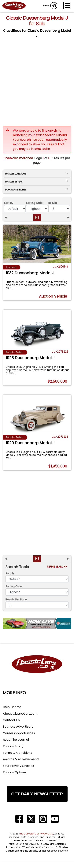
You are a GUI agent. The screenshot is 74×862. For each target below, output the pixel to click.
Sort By (8, 203)
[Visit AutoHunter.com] (37, 623)
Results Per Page (16, 599)
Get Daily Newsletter (37, 794)
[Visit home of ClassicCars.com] (37, 670)
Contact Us (11, 720)
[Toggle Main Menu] (67, 5)
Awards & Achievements (21, 759)
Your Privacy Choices (18, 766)
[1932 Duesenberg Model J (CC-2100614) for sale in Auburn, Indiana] (37, 244)
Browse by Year (13, 181)
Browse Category (15, 173)
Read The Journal (16, 739)
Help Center (12, 707)
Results (52, 203)
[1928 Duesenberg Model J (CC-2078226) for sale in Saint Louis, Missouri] (37, 329)
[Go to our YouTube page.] (55, 819)
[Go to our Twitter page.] (31, 819)
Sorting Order (34, 203)
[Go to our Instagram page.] (43, 819)
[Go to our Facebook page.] (19, 819)
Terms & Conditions (17, 753)
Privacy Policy (13, 746)
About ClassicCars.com (20, 713)
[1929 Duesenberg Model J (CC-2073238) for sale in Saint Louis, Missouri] (37, 414)
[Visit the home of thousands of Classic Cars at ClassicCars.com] (16, 6)
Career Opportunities (19, 733)
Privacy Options (14, 772)
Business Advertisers (18, 726)
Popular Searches (15, 189)
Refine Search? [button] (57, 566)
